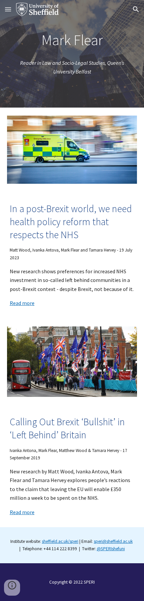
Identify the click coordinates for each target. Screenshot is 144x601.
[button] (8, 9)
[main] (72, 40)
